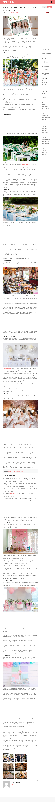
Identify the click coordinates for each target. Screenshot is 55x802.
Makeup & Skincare (45, 102)
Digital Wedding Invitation (47, 91)
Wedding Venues (45, 156)
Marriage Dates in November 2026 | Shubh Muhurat (46, 62)
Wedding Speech (45, 146)
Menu (51, 2)
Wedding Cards (44, 119)
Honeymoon (44, 99)
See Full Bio (14, 784)
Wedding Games (45, 132)
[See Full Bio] (17, 784)
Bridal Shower (10, 792)
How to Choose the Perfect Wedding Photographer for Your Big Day (47, 73)
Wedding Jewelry (45, 137)
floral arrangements (25, 164)
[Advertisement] (20, 123)
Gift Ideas (43, 95)
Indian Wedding (45, 100)
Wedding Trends (45, 152)
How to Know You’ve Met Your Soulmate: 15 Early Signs (46, 53)
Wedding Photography (46, 139)
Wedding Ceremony (45, 121)
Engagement (44, 93)
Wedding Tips (44, 150)
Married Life (44, 104)
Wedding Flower (45, 128)
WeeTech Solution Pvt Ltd (19, 799)
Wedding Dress (44, 126)
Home (46, 799)
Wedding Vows (44, 159)
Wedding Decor (45, 124)
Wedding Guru (19, 12)
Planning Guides (45, 106)
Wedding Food (44, 130)
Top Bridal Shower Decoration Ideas (15, 471)
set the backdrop (7, 368)
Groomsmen (44, 97)
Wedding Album (45, 115)
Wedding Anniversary (46, 117)
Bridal (43, 80)
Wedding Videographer (46, 158)
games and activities (13, 493)
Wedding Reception (45, 143)
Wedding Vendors (45, 154)
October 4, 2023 (11, 12)
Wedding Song (44, 145)
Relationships (44, 110)
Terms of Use (50, 799)
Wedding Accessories (46, 111)
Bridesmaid (44, 84)
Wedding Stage (44, 148)
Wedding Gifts (44, 134)
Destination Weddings (46, 89)
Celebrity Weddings (45, 87)
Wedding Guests (45, 135)
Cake (43, 86)
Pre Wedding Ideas (45, 108)
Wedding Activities (45, 113)
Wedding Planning (45, 141)
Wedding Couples (45, 122)
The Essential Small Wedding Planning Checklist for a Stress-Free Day (47, 68)
